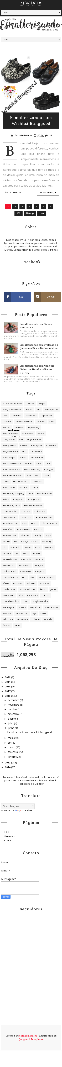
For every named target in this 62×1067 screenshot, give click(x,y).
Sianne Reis (31, 415)
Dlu (4, 547)
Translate (27, 810)
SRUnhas (41, 421)
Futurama (44, 583)
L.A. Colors (32, 595)
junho (11, 728)
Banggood (18, 499)
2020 (8, 677)
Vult (21, 439)
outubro (13, 709)
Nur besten (27, 433)
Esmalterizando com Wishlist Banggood (29, 732)
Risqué (42, 403)
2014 (8, 767)
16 (50, 135)
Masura (6, 427)
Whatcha (24, 535)
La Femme (51, 445)
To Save (36, 553)
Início (7, 832)
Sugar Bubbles (34, 439)
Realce (41, 433)
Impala (29, 409)
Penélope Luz (51, 409)
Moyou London (10, 451)
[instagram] (40, 3)
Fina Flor (23, 487)
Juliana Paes (8, 595)
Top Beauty (33, 427)
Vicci (24, 451)
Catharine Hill (9, 571)
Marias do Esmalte (12, 463)
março (12, 747)
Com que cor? (10, 517)
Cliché (46, 475)
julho (11, 723)
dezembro (14, 700)
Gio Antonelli (37, 457)
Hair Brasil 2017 (21, 481)
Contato (8, 840)
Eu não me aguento (12, 403)
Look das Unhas (11, 601)
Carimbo (7, 421)
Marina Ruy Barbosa (13, 475)
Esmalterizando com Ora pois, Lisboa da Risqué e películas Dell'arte (37, 369)
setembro (13, 713)
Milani (6, 499)
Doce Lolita (36, 451)
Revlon (23, 445)
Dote (48, 463)
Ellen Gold (15, 547)
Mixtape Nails (9, 445)
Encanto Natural (46, 577)
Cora (30, 493)
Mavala (22, 607)
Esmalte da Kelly (32, 469)
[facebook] (21, 3)
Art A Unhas (8, 565)
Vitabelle (48, 619)
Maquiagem (8, 607)
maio (11, 737)
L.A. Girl (45, 595)
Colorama (16, 415)
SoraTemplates (28, 1035)
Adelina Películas (24, 421)
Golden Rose (9, 589)
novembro (14, 704)
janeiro (12, 756)
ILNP (24, 523)
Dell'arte (30, 403)
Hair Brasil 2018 (27, 589)
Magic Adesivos (10, 433)
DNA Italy (46, 541)
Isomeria (49, 547)
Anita (51, 421)
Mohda (28, 463)
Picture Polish (23, 529)
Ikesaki (43, 589)
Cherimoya (25, 571)
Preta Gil (38, 529)
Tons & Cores (9, 535)
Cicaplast (39, 571)
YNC (37, 475)
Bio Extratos (24, 565)
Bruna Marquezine (33, 505)
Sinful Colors (9, 487)
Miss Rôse (8, 529)
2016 (8, 696)
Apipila (22, 457)
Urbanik (36, 619)
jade (5, 415)
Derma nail (26, 517)
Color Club (39, 511)
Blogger (39, 783)
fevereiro (13, 752)
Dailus (6, 481)
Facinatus (17, 583)
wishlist (15, 192)
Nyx (34, 613)
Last (42, 213)
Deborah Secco (10, 577)
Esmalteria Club (10, 523)
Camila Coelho (10, 511)
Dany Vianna (9, 439)
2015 (8, 762)
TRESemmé (22, 619)
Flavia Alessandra (11, 469)
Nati (29, 475)
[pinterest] (33, 3)
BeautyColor (34, 499)
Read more (47, 192)
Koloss (34, 523)
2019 (8, 681)
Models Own (22, 613)
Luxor (25, 601)
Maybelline (35, 607)
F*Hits (6, 583)
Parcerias (9, 836)
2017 (8, 691)
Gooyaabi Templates (31, 1039)
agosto (12, 718)
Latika (35, 487)
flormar (6, 625)
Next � (30, 213)
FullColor (31, 583)
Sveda (26, 553)
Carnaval (26, 511)
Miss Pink (7, 613)
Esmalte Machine (44, 517)
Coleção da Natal (29, 541)
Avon (38, 463)
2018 (8, 686)
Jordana (7, 553)
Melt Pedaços (51, 607)
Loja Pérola (46, 415)
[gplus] (27, 3)
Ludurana (37, 481)
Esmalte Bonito (44, 493)
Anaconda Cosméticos (32, 559)
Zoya (48, 535)
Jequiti (53, 589)
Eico (24, 577)
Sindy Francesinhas (12, 409)
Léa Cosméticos (49, 523)
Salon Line (8, 619)
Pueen (43, 613)
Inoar (37, 547)
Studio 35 (19, 427)
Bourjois (39, 565)
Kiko (21, 595)
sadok (18, 625)
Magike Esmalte (40, 601)
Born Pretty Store (11, 505)
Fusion (28, 547)
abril (10, 742)
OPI (16, 553)
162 (18, 213)
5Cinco (6, 541)
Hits (38, 409)
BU (15, 541)
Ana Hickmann (10, 559)
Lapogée (48, 469)
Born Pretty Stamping (13, 493)
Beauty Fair (36, 445)
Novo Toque (9, 457)
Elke (32, 577)
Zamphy (37, 535)
